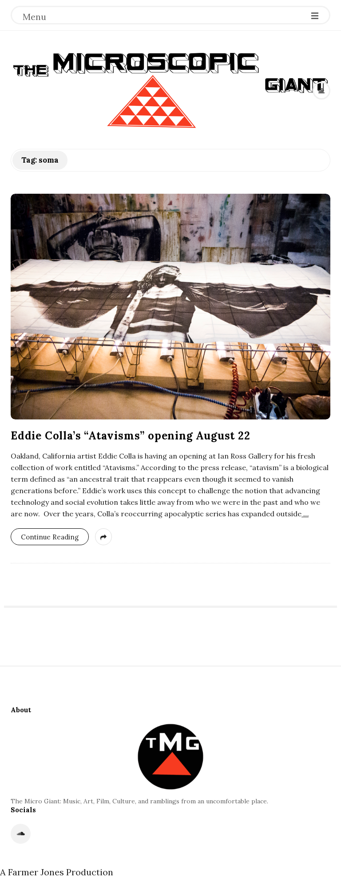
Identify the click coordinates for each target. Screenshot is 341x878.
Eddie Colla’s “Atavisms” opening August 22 (130, 436)
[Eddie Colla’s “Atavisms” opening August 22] (170, 306)
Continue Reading (50, 537)
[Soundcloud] (21, 834)
